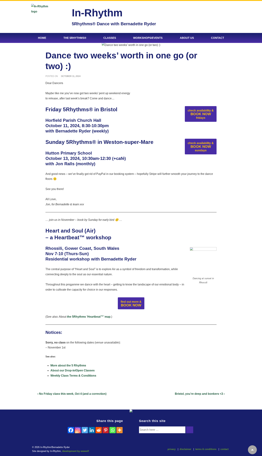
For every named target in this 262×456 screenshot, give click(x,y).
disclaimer (185, 449)
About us (187, 37)
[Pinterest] (105, 430)
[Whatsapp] (112, 430)
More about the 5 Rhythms (68, 365)
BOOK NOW (201, 114)
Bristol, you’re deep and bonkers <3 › (200, 393)
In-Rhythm (97, 13)
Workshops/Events (148, 37)
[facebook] (122, 449)
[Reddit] (99, 430)
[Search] (189, 429)
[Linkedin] (92, 430)
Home (42, 37)
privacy (172, 449)
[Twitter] (85, 430)
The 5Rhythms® (74, 37)
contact (224, 449)
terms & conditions (205, 449)
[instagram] (130, 449)
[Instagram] (78, 430)
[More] (119, 430)
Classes (109, 37)
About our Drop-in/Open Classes (72, 370)
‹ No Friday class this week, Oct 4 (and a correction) (71, 393)
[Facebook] (71, 430)
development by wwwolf (75, 451)
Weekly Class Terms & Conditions (73, 375)
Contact (217, 37)
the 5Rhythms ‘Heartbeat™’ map (89, 316)
